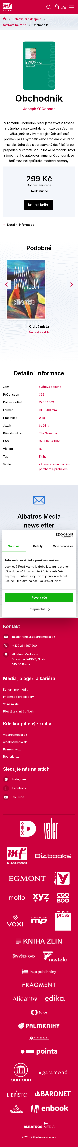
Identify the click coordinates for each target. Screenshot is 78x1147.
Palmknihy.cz (12, 749)
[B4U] (39, 971)
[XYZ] (41, 898)
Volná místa (11, 704)
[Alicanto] (25, 998)
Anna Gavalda (39, 332)
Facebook (19, 788)
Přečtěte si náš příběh (18, 711)
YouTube (18, 797)
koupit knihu (38, 204)
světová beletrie (50, 387)
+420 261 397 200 (24, 646)
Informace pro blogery (18, 697)
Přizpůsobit (37, 609)
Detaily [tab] (38, 546)
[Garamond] (53, 1072)
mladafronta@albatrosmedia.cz (33, 637)
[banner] (8, 7)
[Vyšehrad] (23, 956)
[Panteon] (21, 1072)
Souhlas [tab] (14, 546)
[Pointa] (39, 1051)
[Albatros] (62, 878)
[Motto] (17, 898)
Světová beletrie (14, 25)
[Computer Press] (63, 921)
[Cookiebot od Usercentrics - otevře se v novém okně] (56, 535)
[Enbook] (49, 1109)
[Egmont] (27, 878)
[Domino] (28, 828)
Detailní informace (20, 224)
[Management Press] (39, 921)
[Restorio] (16, 1109)
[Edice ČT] (39, 1012)
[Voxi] (15, 921)
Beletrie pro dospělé (27, 19)
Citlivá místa (39, 326)
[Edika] (55, 998)
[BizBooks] (53, 855)
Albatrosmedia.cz (15, 735)
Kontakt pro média (15, 689)
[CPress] (39, 1038)
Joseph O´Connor (39, 108)
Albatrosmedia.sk (15, 742)
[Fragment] (39, 984)
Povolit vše (39, 597)
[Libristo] (17, 1093)
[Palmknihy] (39, 1026)
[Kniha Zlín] (39, 941)
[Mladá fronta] (17, 855)
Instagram (19, 779)
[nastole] (55, 956)
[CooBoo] (63, 898)
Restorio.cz (11, 756)
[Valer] (51, 828)
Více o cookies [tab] (63, 546)
